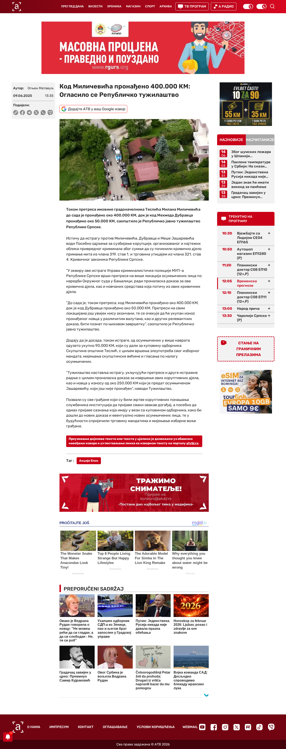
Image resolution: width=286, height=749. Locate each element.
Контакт (86, 727)
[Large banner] (143, 48)
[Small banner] (246, 104)
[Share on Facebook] (22, 112)
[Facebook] (213, 727)
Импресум (59, 727)
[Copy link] (15, 112)
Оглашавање (115, 727)
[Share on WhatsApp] (43, 112)
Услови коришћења (156, 727)
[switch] (248, 6)
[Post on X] (36, 112)
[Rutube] (248, 727)
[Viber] (271, 727)
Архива (166, 6)
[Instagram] (225, 727)
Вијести (95, 6)
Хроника (114, 6)
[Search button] (272, 6)
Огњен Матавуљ (41, 88)
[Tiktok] (259, 727)
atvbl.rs (192, 443)
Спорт (150, 6)
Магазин (133, 6)
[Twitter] (236, 727)
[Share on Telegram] (29, 112)
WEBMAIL (190, 727)
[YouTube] (202, 727)
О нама (33, 727)
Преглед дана (72, 6)
